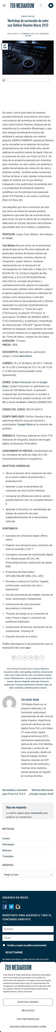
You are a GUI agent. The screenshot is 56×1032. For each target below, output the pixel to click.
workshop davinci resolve (35, 688)
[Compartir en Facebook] (19, 657)
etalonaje (35, 681)
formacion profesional (24, 684)
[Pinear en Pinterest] (36, 657)
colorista (36, 672)
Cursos (24, 16)
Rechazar (28, 1010)
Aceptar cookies (28, 1002)
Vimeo (9, 238)
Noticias (31, 16)
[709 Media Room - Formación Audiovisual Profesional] (22, 5)
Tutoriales (7, 856)
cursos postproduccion (35, 678)
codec (16, 672)
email (22, 402)
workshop (19, 688)
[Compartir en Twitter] (25, 657)
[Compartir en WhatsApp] (13, 657)
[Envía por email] (30, 657)
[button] (4, 5)
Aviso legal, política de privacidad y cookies (28, 1026)
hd (50, 684)
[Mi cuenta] (40, 5)
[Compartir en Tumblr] (42, 657)
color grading (25, 672)
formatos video (42, 684)
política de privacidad (36, 945)
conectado (36, 813)
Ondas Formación (21, 382)
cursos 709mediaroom (14, 678)
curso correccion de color (21, 675)
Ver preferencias (28, 1019)
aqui (28, 647)
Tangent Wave (25, 424)
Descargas (8, 844)
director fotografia (22, 681)
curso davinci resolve (42, 675)
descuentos (25, 356)
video (11, 688)
